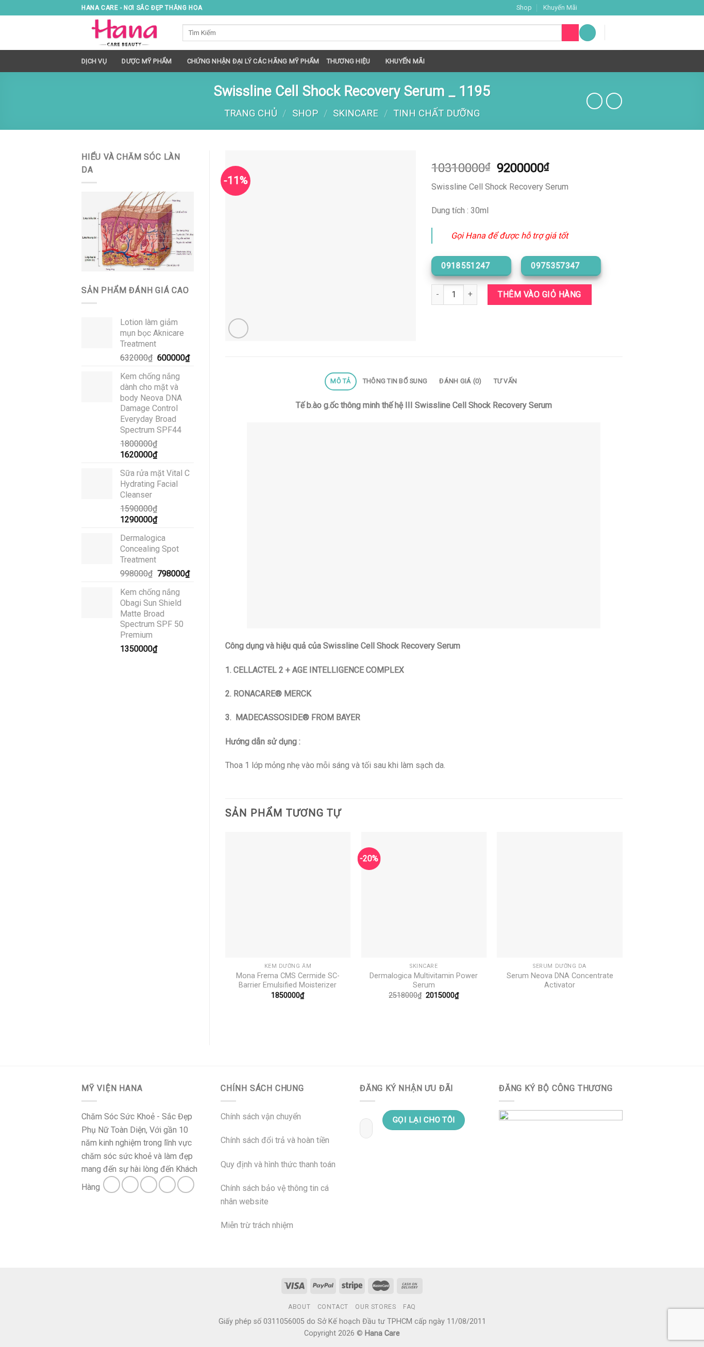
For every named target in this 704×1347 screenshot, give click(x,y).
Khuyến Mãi (560, 7)
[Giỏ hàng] (617, 32)
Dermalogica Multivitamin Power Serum (424, 980)
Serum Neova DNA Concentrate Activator (560, 980)
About (299, 1306)
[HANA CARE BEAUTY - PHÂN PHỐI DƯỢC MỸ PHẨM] (124, 33)
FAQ (409, 1306)
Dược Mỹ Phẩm (147, 61)
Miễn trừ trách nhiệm (257, 1225)
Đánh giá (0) (460, 381)
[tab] (341, 381)
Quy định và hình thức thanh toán (278, 1164)
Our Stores (375, 1306)
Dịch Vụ (94, 61)
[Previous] (225, 930)
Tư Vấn (505, 381)
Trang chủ (250, 113)
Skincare (355, 113)
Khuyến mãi (405, 61)
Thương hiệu (349, 61)
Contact (332, 1306)
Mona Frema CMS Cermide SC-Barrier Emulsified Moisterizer (288, 980)
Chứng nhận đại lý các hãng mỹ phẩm (253, 61)
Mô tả (340, 381)
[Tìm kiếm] (570, 33)
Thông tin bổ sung (395, 381)
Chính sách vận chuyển (261, 1116)
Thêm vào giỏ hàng (539, 294)
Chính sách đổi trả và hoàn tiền (275, 1140)
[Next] (622, 930)
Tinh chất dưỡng (436, 113)
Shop (524, 7)
